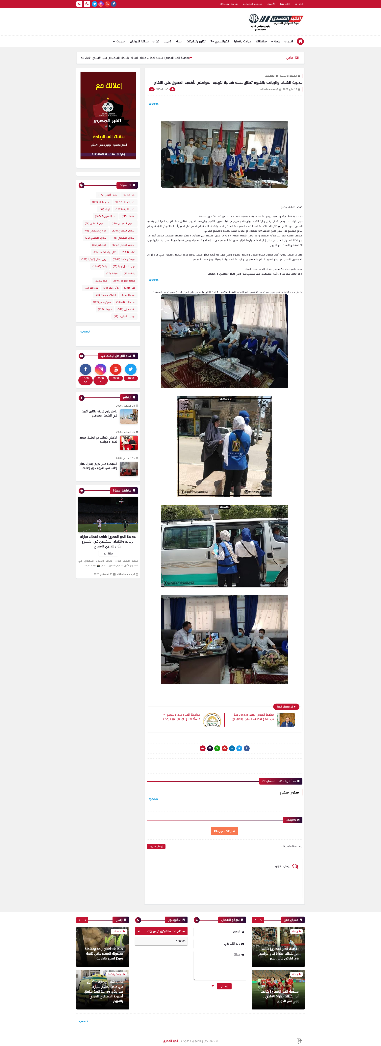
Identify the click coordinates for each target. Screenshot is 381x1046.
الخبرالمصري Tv (220, 41)
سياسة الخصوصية (252, 4)
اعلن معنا (285, 4)
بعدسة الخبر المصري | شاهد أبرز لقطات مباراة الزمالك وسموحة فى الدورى (279, 996)
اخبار (290, 41)
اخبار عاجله (100, 202)
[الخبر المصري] (275, 21)
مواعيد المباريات (124, 316)
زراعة (129, 273)
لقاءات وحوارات (105, 295)
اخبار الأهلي (107, 195)
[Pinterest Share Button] (232, 748)
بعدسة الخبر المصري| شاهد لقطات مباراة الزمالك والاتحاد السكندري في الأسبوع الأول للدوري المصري (170, 58)
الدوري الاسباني (123, 223)
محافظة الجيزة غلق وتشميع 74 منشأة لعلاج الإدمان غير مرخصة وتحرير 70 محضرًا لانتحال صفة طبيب (179, 717)
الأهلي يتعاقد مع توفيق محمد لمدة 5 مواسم (98, 439)
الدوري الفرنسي (96, 238)
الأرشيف (271, 4)
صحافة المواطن (139, 41)
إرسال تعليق (156, 846)
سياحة (112, 273)
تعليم (168, 41)
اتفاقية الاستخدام (229, 4)
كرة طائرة (128, 295)
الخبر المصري (170, 1041)
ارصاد (105, 209)
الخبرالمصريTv (105, 216)
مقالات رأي (126, 309)
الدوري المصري (123, 245)
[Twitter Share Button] (239, 748)
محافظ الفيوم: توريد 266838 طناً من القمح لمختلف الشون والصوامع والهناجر (253, 717)
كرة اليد (91, 288)
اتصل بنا (298, 4)
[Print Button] (203, 748)
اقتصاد (128, 216)
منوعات (120, 41)
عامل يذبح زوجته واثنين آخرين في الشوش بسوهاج (99, 413)
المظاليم (99, 245)
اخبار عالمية (125, 209)
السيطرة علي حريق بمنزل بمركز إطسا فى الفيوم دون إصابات (98, 466)
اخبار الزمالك (125, 202)
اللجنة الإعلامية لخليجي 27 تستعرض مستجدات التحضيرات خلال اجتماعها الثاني (103, 1008)
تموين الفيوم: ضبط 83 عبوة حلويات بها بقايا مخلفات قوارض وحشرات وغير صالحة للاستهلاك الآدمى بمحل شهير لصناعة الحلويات (104, 960)
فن (157, 41)
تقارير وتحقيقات (196, 41)
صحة (179, 41)
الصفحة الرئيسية (288, 76)
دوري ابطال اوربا (124, 266)
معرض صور (102, 302)
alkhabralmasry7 (126, 574)
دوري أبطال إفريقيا (94, 259)
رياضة (277, 41)
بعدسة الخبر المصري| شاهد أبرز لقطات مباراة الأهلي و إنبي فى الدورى (280, 953)
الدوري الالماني (95, 223)
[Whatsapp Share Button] (217, 748)
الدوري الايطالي (95, 230)
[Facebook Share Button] (247, 748)
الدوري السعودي (124, 238)
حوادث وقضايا (242, 41)
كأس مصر (111, 288)
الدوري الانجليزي (123, 230)
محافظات (261, 41)
